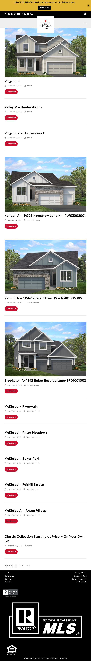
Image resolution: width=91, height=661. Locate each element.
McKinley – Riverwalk (21, 406)
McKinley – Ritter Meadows (26, 432)
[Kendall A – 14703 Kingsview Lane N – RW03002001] (45, 184)
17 (27, 565)
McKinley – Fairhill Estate (24, 485)
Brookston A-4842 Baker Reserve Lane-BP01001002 (45, 380)
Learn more (44, 8)
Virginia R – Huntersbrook (25, 133)
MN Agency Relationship (52, 658)
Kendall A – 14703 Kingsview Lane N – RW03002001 (45, 216)
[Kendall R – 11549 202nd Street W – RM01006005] (45, 267)
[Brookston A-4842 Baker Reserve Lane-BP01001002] (45, 349)
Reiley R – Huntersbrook (23, 107)
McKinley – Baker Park (22, 459)
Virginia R (12, 81)
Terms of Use (39, 658)
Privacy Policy (29, 658)
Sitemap (64, 658)
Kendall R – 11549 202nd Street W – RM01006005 (43, 298)
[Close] (88, 5)
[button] (85, 23)
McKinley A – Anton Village (26, 511)
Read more (11, 92)
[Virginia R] (45, 52)
